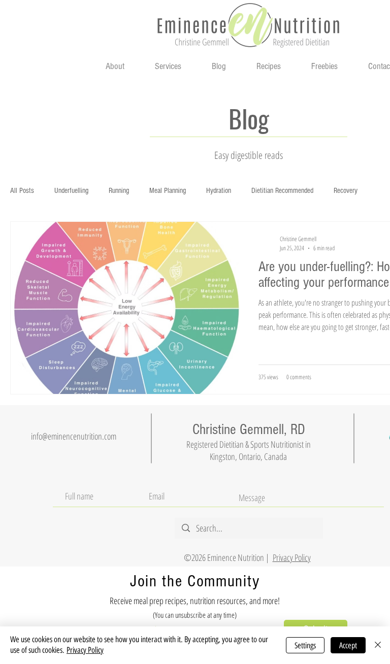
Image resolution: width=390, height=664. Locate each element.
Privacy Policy (85, 650)
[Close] (378, 645)
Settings (305, 645)
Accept (348, 645)
